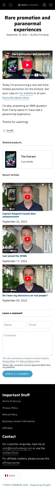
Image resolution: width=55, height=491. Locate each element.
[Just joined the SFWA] (27, 239)
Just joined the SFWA (14, 256)
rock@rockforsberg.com (17, 448)
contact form (10, 453)
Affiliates (7, 428)
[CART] (51, 4)
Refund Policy (10, 414)
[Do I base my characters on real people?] (27, 278)
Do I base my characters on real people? (25, 295)
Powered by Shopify (40, 485)
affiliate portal (11, 463)
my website (26, 93)
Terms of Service (27, 361)
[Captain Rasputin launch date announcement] (27, 197)
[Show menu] (4, 4)
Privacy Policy (8, 361)
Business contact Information (18, 421)
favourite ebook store (15, 97)
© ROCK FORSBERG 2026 (15, 485)
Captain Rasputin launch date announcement (19, 215)
